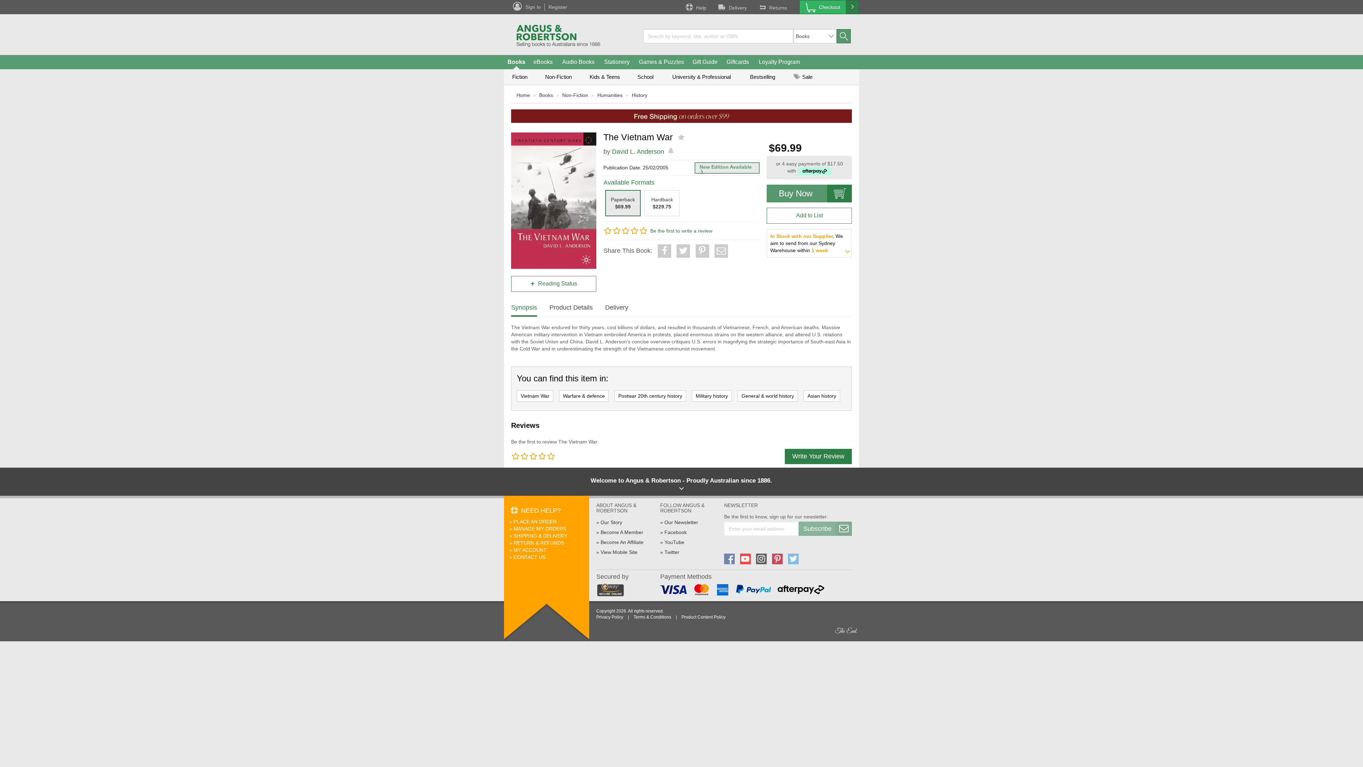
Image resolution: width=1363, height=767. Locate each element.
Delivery (738, 8)
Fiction (519, 77)
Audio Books (578, 62)
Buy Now (795, 193)
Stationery (617, 62)
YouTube (674, 542)
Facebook (675, 532)
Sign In (533, 7)
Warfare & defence (584, 396)
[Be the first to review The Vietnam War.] (682, 137)
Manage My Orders (540, 529)
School (645, 77)
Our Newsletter (681, 522)
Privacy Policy (609, 617)
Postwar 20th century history (650, 396)
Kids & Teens (605, 77)
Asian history (822, 396)
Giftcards (738, 62)
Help (701, 8)
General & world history (767, 396)
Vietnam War (535, 396)
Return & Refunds (539, 543)
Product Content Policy (704, 617)
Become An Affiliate (622, 542)
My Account (530, 550)
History (639, 95)
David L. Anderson (638, 151)
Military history (712, 396)
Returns (778, 8)
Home (523, 95)
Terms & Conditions (652, 617)
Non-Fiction (558, 77)
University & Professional (701, 77)
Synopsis (524, 307)
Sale (806, 77)
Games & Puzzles (661, 62)
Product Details (571, 307)
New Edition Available (726, 167)
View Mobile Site (619, 552)
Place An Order (535, 521)
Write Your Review (818, 456)
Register (557, 7)
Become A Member (622, 532)
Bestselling (762, 77)
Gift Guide (705, 62)
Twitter (671, 552)
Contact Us (530, 557)
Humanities (610, 95)
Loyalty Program (779, 62)
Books (516, 62)
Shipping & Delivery (540, 536)
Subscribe (817, 528)
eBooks (543, 62)
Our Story (611, 522)
